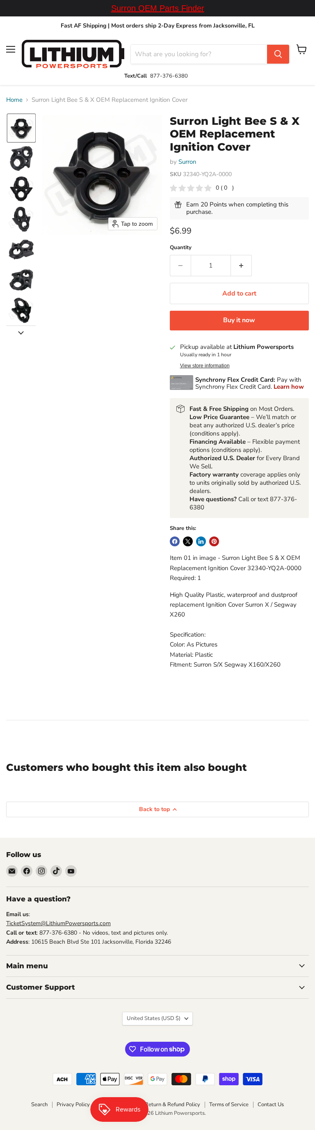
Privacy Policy (73, 1104)
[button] (21, 128)
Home (14, 99)
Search (39, 1104)
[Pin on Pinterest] (214, 541)
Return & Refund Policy (172, 1104)
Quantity (181, 248)
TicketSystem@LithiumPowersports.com (58, 923)
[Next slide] (21, 332)
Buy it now (239, 320)
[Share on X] (188, 541)
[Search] (278, 54)
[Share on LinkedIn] (201, 541)
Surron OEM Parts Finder (157, 8)
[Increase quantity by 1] (241, 265)
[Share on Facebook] (175, 541)
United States (153, 1018)
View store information (205, 366)
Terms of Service (229, 1104)
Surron (187, 162)
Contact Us (271, 1104)
